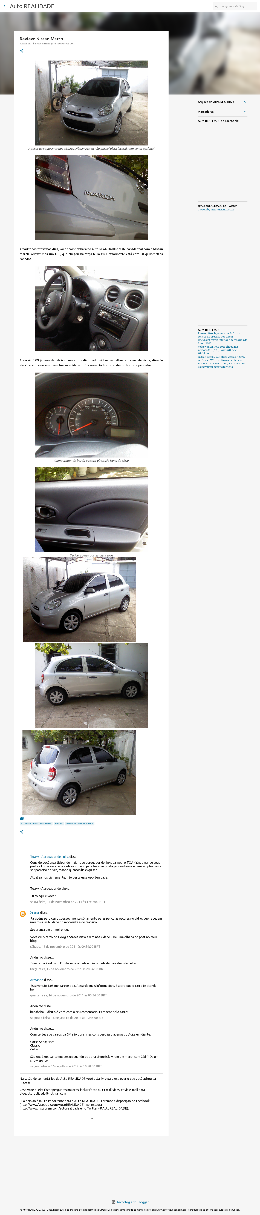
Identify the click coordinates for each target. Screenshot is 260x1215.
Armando (36, 980)
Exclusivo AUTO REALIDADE (36, 823)
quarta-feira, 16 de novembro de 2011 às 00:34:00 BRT (68, 995)
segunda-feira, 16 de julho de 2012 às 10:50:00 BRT (66, 1066)
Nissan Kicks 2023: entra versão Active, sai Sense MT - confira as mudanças (221, 358)
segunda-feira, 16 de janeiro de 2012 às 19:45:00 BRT (67, 1017)
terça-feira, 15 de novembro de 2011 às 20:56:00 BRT (67, 969)
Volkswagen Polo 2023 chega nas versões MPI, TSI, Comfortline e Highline (218, 350)
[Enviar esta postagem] (22, 819)
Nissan (58, 823)
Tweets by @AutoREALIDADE (216, 209)
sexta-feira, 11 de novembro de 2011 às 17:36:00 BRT (68, 902)
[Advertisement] (91, 1166)
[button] (22, 51)
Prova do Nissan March (80, 823)
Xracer (34, 912)
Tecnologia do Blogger (132, 1202)
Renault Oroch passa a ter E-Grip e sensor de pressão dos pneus (219, 335)
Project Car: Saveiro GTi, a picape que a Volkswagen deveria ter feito (221, 365)
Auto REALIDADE (32, 6)
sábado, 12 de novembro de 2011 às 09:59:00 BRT (65, 946)
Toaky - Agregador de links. (49, 856)
